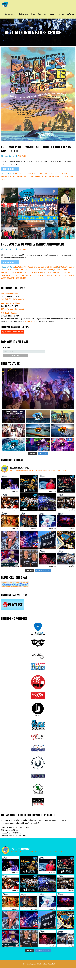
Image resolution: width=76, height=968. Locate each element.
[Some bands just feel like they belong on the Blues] (66, 521)
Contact (61, 14)
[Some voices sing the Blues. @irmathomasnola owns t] (47, 484)
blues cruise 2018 (23, 174)
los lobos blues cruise (25, 272)
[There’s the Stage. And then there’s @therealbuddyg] (10, 502)
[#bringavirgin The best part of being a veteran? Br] (10, 540)
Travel (33, 14)
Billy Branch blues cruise (27, 267)
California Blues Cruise (44, 174)
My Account (70, 14)
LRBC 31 (26, 176)
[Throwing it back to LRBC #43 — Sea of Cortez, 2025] (10, 558)
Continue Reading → (10, 169)
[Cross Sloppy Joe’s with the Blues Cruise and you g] (66, 502)
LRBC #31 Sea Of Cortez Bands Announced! (32, 244)
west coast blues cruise (13, 278)
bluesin (22, 156)
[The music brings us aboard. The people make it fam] (47, 502)
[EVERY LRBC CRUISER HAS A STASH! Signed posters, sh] (66, 540)
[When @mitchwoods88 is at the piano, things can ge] (29, 521)
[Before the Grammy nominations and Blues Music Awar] (47, 558)
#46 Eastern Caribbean (10, 303)
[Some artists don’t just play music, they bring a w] (10, 484)
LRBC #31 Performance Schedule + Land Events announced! (36, 148)
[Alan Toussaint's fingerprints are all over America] (47, 521)
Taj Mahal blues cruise (34, 275)
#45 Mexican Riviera (9, 293)
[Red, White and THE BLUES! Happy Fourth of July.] (29, 540)
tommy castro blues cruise (60, 275)
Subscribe (6, 348)
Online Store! (42, 14)
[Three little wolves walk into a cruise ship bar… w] (66, 484)
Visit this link (30, 321)
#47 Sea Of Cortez (9, 313)
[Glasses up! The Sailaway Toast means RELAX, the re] (66, 558)
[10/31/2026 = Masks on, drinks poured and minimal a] (29, 502)
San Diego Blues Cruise (42, 176)
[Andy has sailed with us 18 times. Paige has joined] (29, 558)
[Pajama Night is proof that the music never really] (10, 521)
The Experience (23, 14)
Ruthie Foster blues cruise (52, 272)
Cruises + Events (10, 14)
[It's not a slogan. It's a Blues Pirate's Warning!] (47, 540)
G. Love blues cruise (43, 269)
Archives (52, 14)
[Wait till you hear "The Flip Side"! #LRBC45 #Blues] (29, 484)
